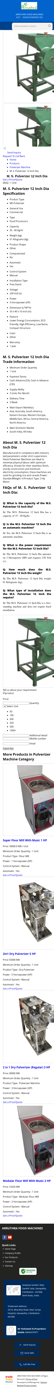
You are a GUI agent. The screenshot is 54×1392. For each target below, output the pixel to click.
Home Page (10, 1248)
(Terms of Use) (31, 1379)
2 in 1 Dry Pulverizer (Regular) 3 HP (26, 1067)
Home (13, 159)
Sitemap (9, 1265)
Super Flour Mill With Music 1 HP (25, 840)
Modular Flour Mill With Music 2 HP (27, 1181)
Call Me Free (29, 1364)
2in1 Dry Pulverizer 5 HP (19, 954)
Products (15, 163)
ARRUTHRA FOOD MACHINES (29, 16)
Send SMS (29, 1353)
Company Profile (13, 1253)
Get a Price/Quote (12, 179)
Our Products (11, 1257)
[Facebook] (4, 1238)
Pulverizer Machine (20, 167)
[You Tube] (9, 1238)
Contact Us (10, 1261)
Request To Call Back (14, 156)
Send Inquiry (14, 152)
